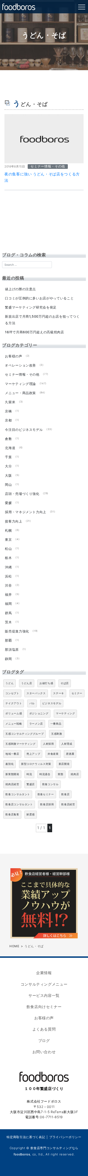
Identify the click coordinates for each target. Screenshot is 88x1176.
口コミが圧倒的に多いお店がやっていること (39, 298)
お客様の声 (13, 356)
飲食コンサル (50, 784)
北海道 (10, 448)
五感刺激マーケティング (20, 743)
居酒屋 (70, 753)
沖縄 (8, 567)
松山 (8, 549)
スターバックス (36, 693)
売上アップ (33, 753)
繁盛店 (31, 784)
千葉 (8, 457)
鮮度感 (31, 814)
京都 (8, 420)
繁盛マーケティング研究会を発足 (31, 307)
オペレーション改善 (20, 365)
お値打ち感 (46, 683)
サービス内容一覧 (44, 995)
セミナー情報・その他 (22, 374)
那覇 (8, 640)
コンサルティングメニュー (44, 984)
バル (32, 703)
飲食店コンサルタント (19, 804)
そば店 (65, 683)
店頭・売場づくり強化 (22, 494)
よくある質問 (44, 1029)
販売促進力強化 (17, 631)
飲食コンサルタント (17, 794)
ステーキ (58, 693)
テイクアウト (13, 703)
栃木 (8, 558)
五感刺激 (56, 733)
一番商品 (55, 723)
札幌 (8, 530)
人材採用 (48, 743)
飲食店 (65, 794)
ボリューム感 (13, 713)
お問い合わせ (44, 1051)
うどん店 (26, 683)
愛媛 (8, 503)
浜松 (8, 576)
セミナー (77, 693)
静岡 (8, 659)
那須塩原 (12, 649)
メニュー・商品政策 (20, 393)
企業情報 (44, 972)
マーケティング (65, 713)
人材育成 (66, 743)
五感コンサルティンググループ (24, 733)
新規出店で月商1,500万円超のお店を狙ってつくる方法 (42, 319)
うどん (9, 683)
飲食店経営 (68, 804)
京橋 (8, 411)
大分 (8, 466)
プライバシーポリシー (65, 1137)
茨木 (8, 622)
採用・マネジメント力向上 (25, 512)
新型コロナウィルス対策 (36, 764)
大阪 (8, 475)
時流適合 (44, 774)
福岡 (8, 604)
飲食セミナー (46, 794)
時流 (29, 774)
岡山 (8, 484)
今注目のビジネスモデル (24, 430)
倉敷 (8, 439)
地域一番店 (12, 753)
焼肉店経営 (12, 784)
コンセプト (12, 693)
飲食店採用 (47, 804)
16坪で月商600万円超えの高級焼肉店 (34, 332)
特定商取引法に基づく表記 (26, 1137)
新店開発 (64, 764)
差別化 (9, 764)
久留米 (10, 402)
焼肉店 (75, 774)
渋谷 (8, 585)
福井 (8, 594)
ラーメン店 (36, 723)
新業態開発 (12, 774)
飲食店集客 (12, 814)
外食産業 (53, 753)
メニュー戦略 (13, 723)
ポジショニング (38, 713)
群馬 (8, 613)
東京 (8, 539)
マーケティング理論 (20, 384)
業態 (60, 774)
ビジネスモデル (51, 703)
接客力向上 (13, 521)
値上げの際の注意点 (20, 289)
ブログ (44, 1040)
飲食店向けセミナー (44, 1006)
